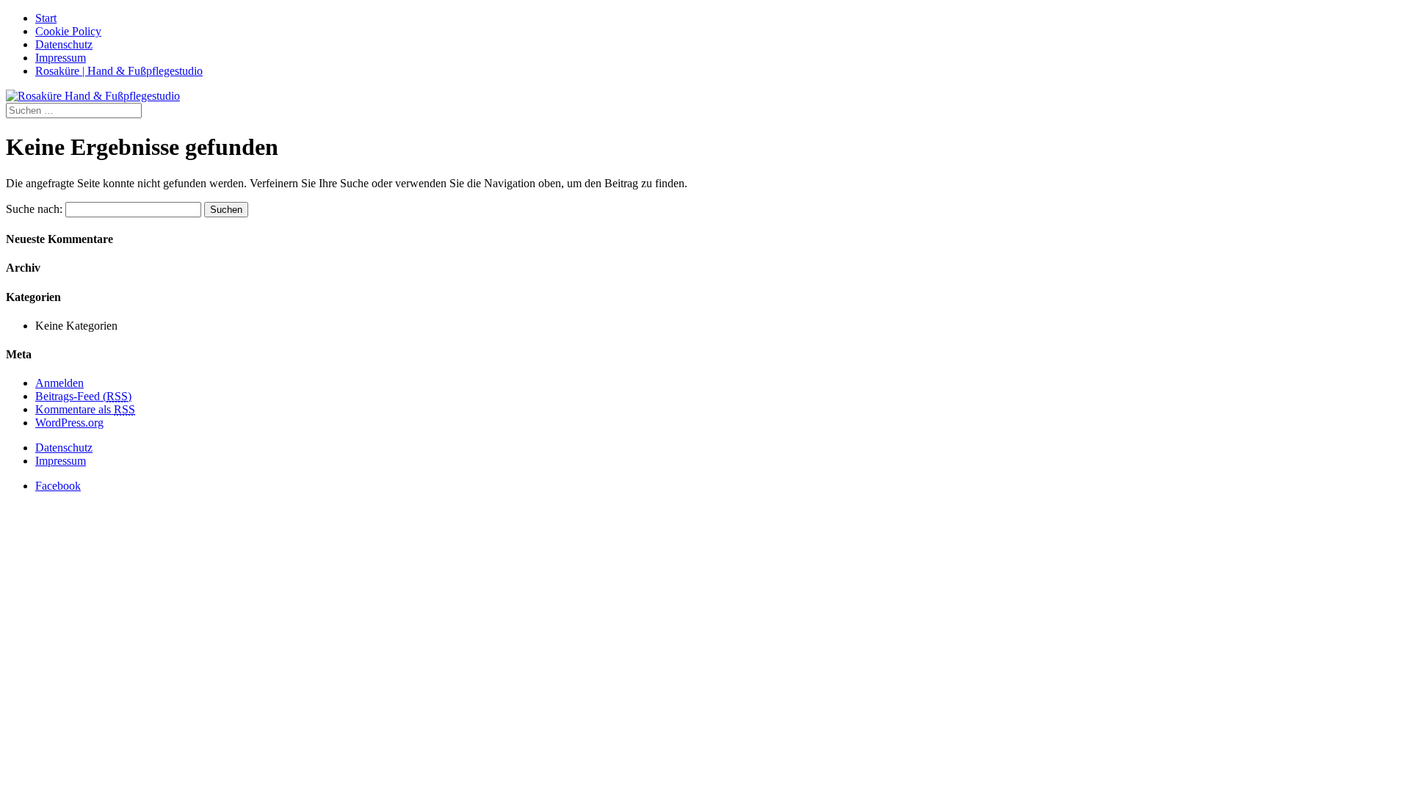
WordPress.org (69, 422)
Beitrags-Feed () (83, 396)
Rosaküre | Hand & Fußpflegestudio (119, 71)
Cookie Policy (68, 31)
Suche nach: (34, 209)
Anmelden (59, 383)
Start (46, 18)
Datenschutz (64, 44)
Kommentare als (85, 409)
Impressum (60, 57)
